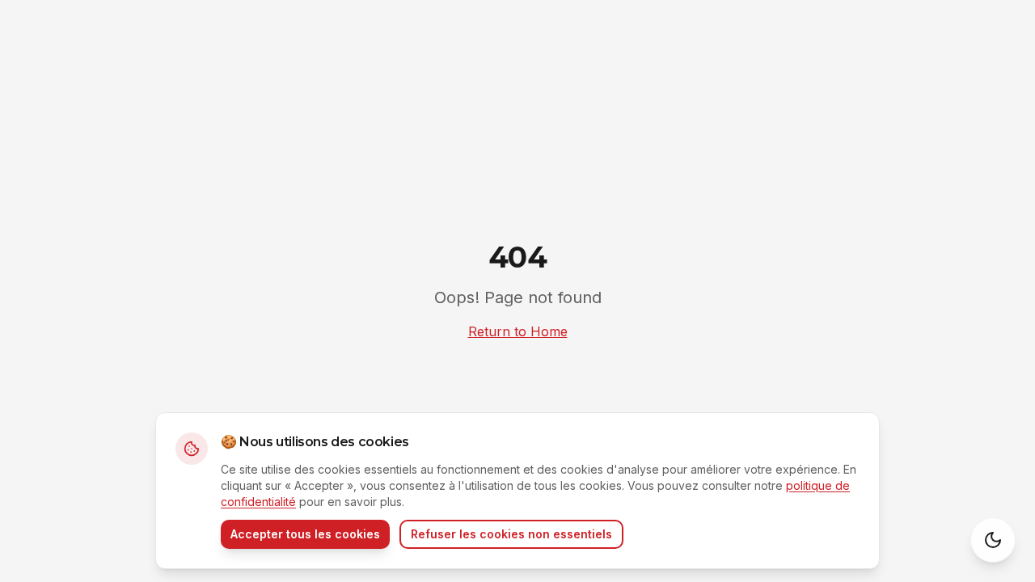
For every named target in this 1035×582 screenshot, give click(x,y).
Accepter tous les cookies (305, 534)
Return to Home (518, 331)
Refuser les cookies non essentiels (511, 534)
